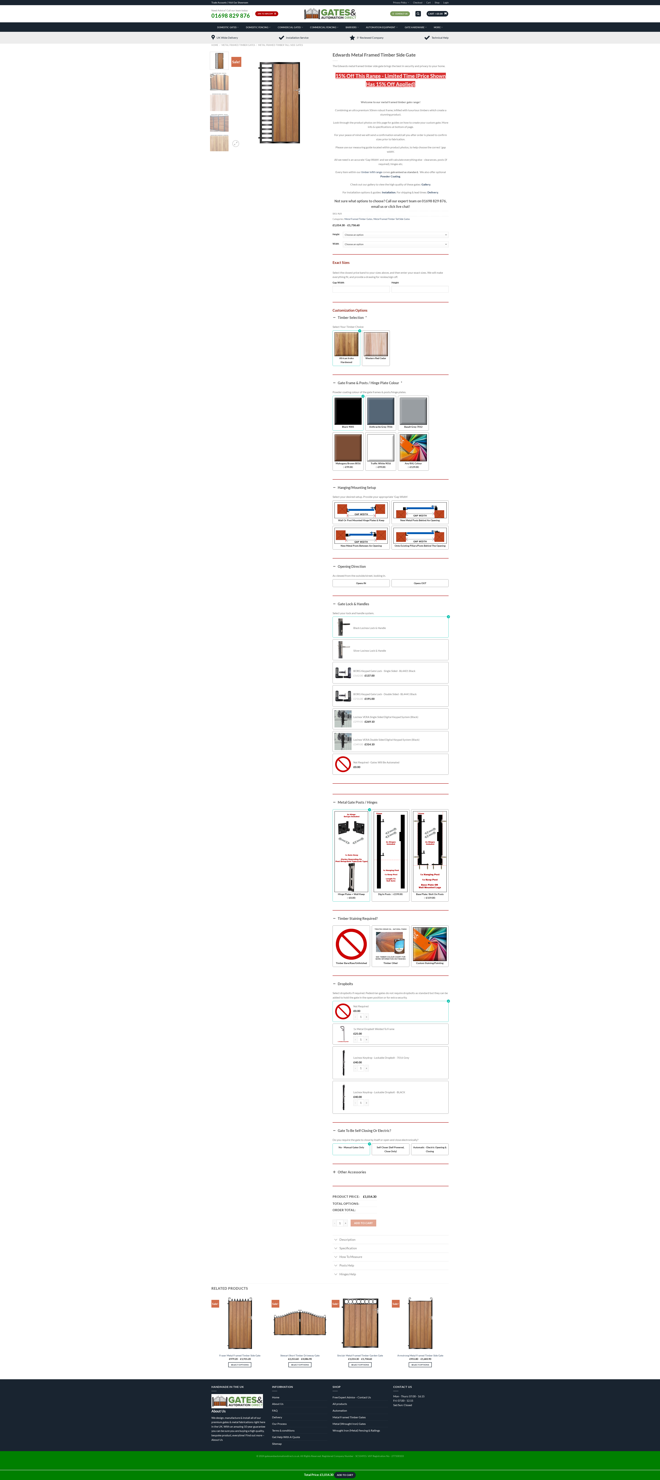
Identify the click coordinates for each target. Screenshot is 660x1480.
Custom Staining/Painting (429, 963)
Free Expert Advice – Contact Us (352, 1397)
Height (336, 234)
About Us (217, 1439)
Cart (428, 2)
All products (340, 1403)
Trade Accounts (219, 2)
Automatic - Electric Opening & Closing (430, 1149)
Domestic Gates (227, 27)
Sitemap (277, 1443)
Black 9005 (348, 426)
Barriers (351, 27)
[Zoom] (235, 143)
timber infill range (371, 172)
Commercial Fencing (323, 27)
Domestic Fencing (257, 27)
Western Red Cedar (375, 358)
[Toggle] (336, 1240)
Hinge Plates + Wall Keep (351, 894)
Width (336, 244)
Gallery (425, 184)
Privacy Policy (400, 2)
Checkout (417, 2)
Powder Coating (390, 176)
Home (214, 45)
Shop (437, 2)
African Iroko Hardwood (346, 360)
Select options (240, 1365)
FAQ (275, 1410)
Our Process (279, 1423)
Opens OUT (420, 583)
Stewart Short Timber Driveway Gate (300, 1355)
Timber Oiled (390, 963)
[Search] (418, 14)
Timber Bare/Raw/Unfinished (351, 963)
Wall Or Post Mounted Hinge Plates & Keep (361, 520)
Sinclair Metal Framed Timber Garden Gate (360, 1355)
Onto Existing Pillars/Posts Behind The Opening (420, 545)
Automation (340, 1410)
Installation (388, 192)
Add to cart (363, 1223)
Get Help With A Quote (286, 1437)
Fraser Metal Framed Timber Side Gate (239, 1355)
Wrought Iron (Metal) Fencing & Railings (356, 1430)
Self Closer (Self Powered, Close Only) (390, 1149)
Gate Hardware (414, 27)
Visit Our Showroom (238, 2)
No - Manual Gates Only (351, 1147)
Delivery (432, 192)
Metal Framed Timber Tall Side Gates (280, 45)
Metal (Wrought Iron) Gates (349, 1423)
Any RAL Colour (413, 463)
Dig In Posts (384, 894)
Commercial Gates (289, 27)
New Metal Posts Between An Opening (361, 545)
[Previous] (237, 99)
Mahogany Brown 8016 (348, 463)
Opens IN (361, 583)
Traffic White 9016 (381, 463)
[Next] (321, 99)
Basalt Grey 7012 (413, 426)
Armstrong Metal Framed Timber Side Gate (420, 1355)
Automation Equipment (380, 27)
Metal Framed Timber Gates (238, 45)
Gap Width (338, 282)
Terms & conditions (283, 1430)
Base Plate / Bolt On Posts (430, 894)
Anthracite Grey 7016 (380, 426)
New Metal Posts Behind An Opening (420, 520)
